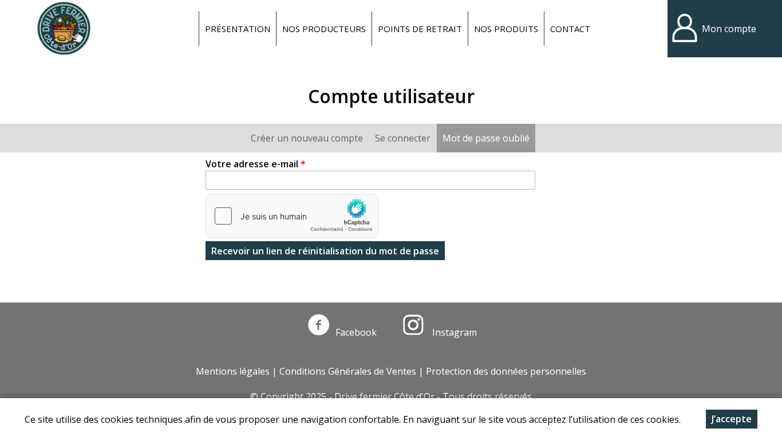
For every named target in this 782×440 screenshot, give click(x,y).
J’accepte (732, 418)
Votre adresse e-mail (256, 164)
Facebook (356, 332)
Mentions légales (233, 371)
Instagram (453, 332)
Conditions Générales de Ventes (347, 371)
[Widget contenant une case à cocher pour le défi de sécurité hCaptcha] (292, 216)
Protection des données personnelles (506, 371)
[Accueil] (63, 28)
